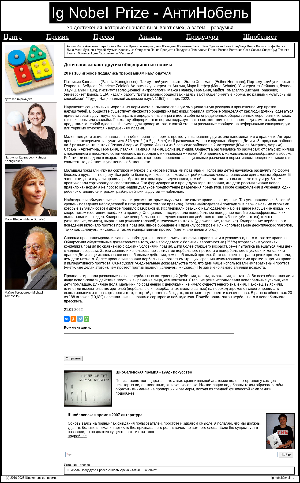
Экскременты (108, 53)
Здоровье (216, 46)
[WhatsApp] (86, 319)
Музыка (112, 50)
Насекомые (126, 50)
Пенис (155, 50)
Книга (251, 46)
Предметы (167, 50)
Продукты (183, 50)
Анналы (150, 36)
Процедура (202, 36)
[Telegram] (80, 319)
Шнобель (73, 470)
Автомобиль (75, 46)
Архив (124, 470)
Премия (57, 36)
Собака (256, 50)
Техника (283, 50)
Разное (223, 50)
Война (111, 46)
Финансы (84, 53)
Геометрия (146, 46)
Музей (101, 50)
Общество (142, 50)
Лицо (70, 50)
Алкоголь (91, 46)
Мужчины (89, 50)
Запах (196, 46)
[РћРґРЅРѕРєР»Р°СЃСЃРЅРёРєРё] (73, 319)
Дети (157, 46)
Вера (102, 46)
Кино (227, 46)
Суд (274, 50)
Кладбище (239, 46)
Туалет (72, 53)
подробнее (125, 393)
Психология (199, 50)
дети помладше (77, 284)
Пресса (103, 36)
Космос (261, 46)
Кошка (280, 46)
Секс (246, 50)
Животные (184, 46)
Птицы (212, 50)
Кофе (271, 46)
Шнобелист (260, 36)
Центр (13, 36)
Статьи (135, 470)
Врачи (133, 46)
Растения (235, 50)
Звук (205, 46)
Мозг (78, 50)
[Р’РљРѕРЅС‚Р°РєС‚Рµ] (67, 319)
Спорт (266, 50)
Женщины (169, 46)
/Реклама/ (126, 53)
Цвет (94, 53)
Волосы (122, 46)
